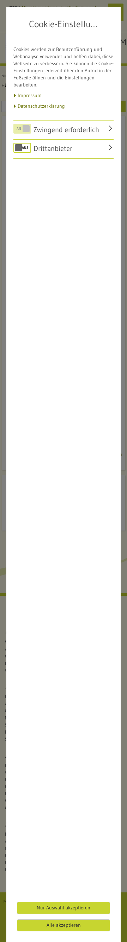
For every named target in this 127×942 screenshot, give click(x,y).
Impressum (30, 95)
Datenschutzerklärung (41, 106)
